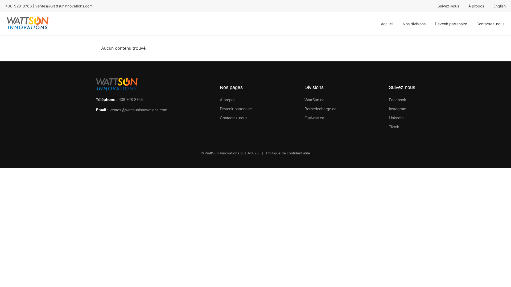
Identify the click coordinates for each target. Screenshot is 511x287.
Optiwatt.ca (314, 118)
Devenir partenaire (451, 24)
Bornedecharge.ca (320, 109)
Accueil (387, 24)
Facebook (397, 100)
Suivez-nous (448, 6)
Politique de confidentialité (288, 153)
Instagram (397, 109)
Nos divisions (414, 24)
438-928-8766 (131, 99)
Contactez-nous (490, 24)
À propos (476, 6)
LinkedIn (396, 118)
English (499, 6)
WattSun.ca (314, 100)
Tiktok (394, 127)
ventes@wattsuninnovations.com (64, 6)
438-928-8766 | (20, 6)
